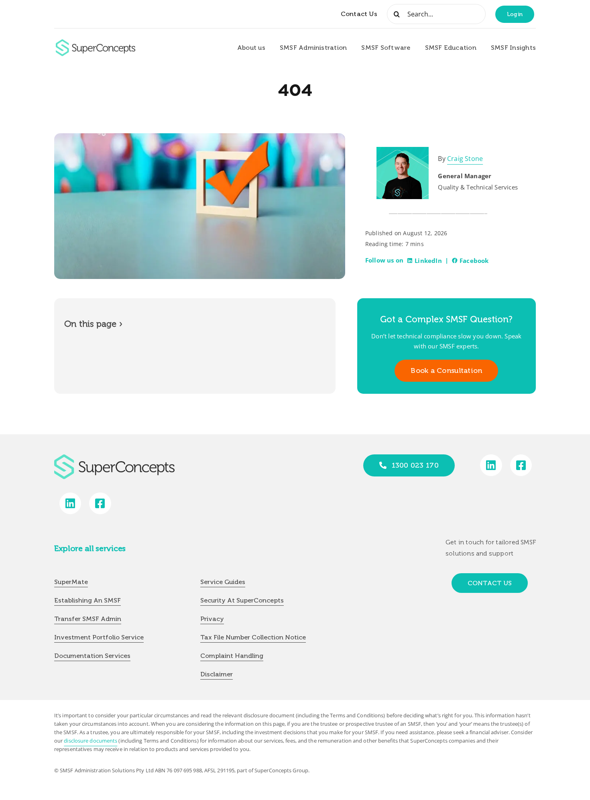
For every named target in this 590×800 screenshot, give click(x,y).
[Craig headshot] (402, 150)
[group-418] (95, 42)
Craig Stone (465, 158)
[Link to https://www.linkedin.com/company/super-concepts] (491, 465)
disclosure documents (90, 740)
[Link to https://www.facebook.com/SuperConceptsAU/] (521, 465)
